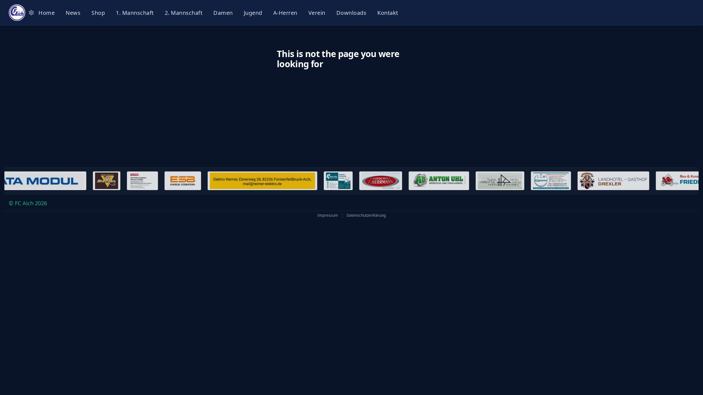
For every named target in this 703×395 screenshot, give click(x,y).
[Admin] (31, 12)
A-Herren (285, 12)
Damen (223, 12)
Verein (316, 12)
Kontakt (387, 12)
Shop (98, 12)
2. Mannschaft (184, 12)
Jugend (253, 12)
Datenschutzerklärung (366, 215)
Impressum (327, 215)
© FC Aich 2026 (28, 203)
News (73, 12)
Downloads (351, 12)
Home (46, 12)
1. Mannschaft (135, 12)
